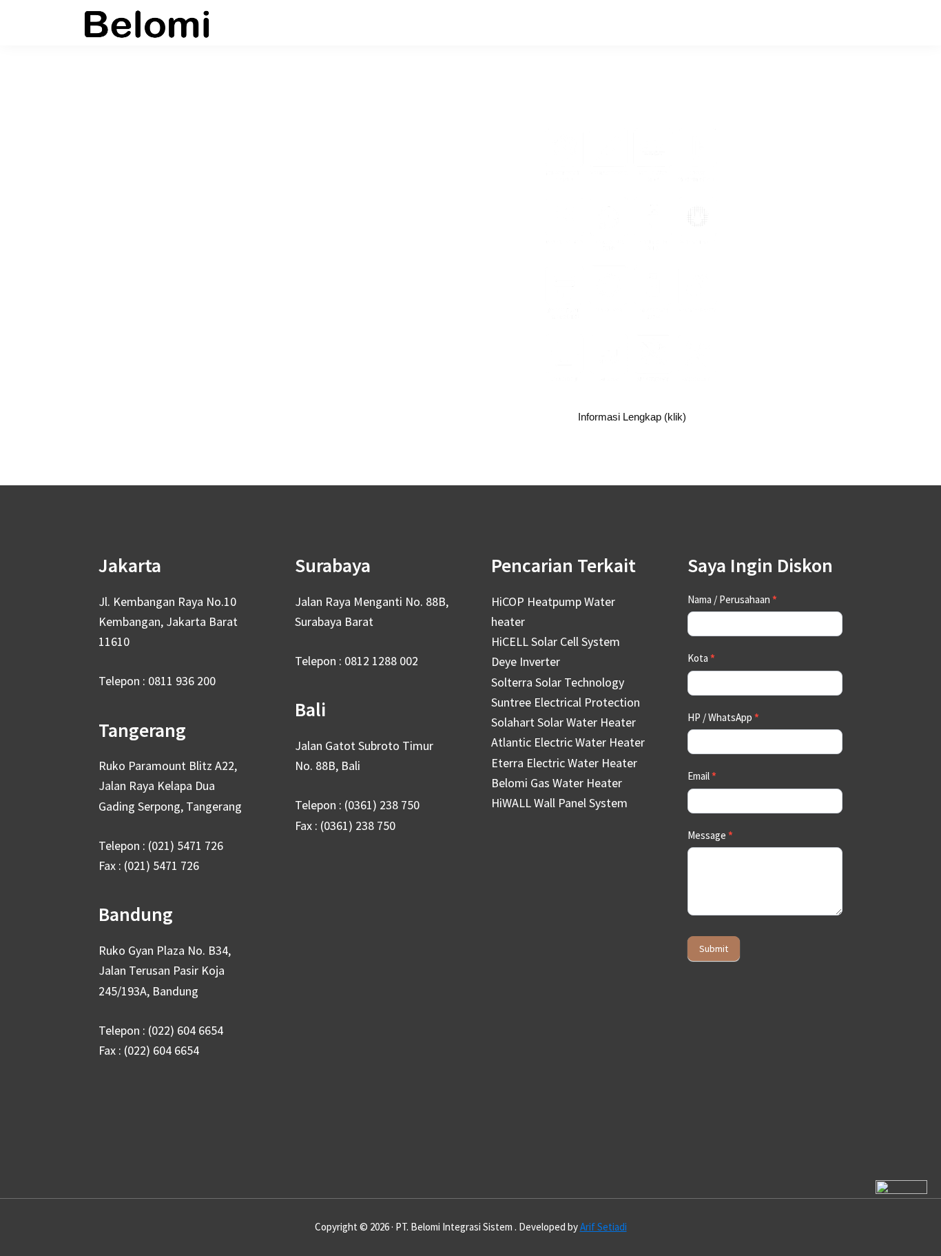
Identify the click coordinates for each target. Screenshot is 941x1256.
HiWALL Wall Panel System (559, 803)
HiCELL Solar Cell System (555, 641)
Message (710, 835)
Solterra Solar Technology (557, 682)
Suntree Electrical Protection (565, 702)
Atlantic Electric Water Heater (568, 742)
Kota (701, 658)
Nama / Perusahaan (732, 599)
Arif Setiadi (603, 1226)
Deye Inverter (525, 661)
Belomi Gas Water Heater (556, 783)
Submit (713, 948)
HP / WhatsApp (723, 717)
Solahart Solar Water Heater (563, 722)
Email (701, 775)
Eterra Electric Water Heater (564, 763)
